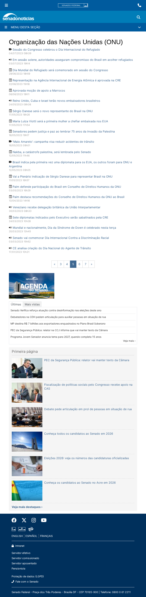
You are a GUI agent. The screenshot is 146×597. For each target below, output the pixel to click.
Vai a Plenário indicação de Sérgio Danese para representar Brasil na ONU (63, 176)
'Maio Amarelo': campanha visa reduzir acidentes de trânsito (53, 141)
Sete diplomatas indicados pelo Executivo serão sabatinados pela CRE (60, 217)
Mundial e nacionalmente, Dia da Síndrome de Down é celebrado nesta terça (64, 227)
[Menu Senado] (6, 5)
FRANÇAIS (46, 535)
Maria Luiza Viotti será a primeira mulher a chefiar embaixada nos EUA (60, 121)
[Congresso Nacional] (22, 528)
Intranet (19, 545)
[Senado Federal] (73, 5)
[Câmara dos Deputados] (14, 528)
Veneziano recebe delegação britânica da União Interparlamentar (56, 207)
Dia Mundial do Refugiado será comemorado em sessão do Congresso (60, 70)
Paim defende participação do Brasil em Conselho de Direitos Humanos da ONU (67, 186)
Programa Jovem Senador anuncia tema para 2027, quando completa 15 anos (56, 336)
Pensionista (18, 568)
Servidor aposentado (24, 563)
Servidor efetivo (21, 552)
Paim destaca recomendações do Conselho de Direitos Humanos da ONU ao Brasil (68, 197)
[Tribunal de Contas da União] (30, 528)
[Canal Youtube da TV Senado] (42, 520)
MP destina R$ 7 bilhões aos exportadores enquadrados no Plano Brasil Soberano (58, 323)
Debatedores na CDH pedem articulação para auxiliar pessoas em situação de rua (58, 316)
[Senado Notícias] (18, 18)
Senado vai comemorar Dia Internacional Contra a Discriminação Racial (61, 238)
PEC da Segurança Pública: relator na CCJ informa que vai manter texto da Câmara (59, 330)
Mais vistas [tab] (32, 304)
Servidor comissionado (25, 558)
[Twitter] (24, 520)
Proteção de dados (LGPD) (28, 576)
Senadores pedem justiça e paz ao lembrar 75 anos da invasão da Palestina (64, 131)
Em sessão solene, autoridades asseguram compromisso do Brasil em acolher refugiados (73, 60)
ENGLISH (17, 535)
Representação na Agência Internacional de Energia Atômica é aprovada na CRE (67, 80)
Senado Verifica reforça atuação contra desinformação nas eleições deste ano (56, 310)
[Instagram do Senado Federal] (33, 520)
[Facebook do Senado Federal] (15, 520)
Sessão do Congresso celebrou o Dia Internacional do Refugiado (56, 49)
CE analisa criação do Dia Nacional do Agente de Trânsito (52, 248)
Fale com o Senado (26, 581)
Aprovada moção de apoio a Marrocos (39, 90)
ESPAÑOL (31, 535)
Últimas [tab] (16, 304)
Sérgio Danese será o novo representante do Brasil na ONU (53, 111)
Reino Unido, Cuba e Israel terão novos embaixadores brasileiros (56, 100)
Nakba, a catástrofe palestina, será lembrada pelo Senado (52, 152)
